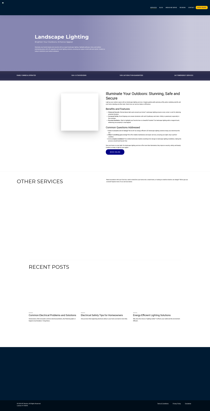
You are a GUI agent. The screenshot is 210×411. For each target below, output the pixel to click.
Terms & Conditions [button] (163, 403)
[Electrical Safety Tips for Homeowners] (104, 299)
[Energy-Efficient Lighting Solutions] (157, 300)
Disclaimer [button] (188, 403)
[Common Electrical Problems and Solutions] (52, 300)
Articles (31, 312)
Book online (201, 7)
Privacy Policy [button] (177, 403)
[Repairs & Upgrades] (61, 217)
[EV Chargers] (94, 216)
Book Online (41, 385)
